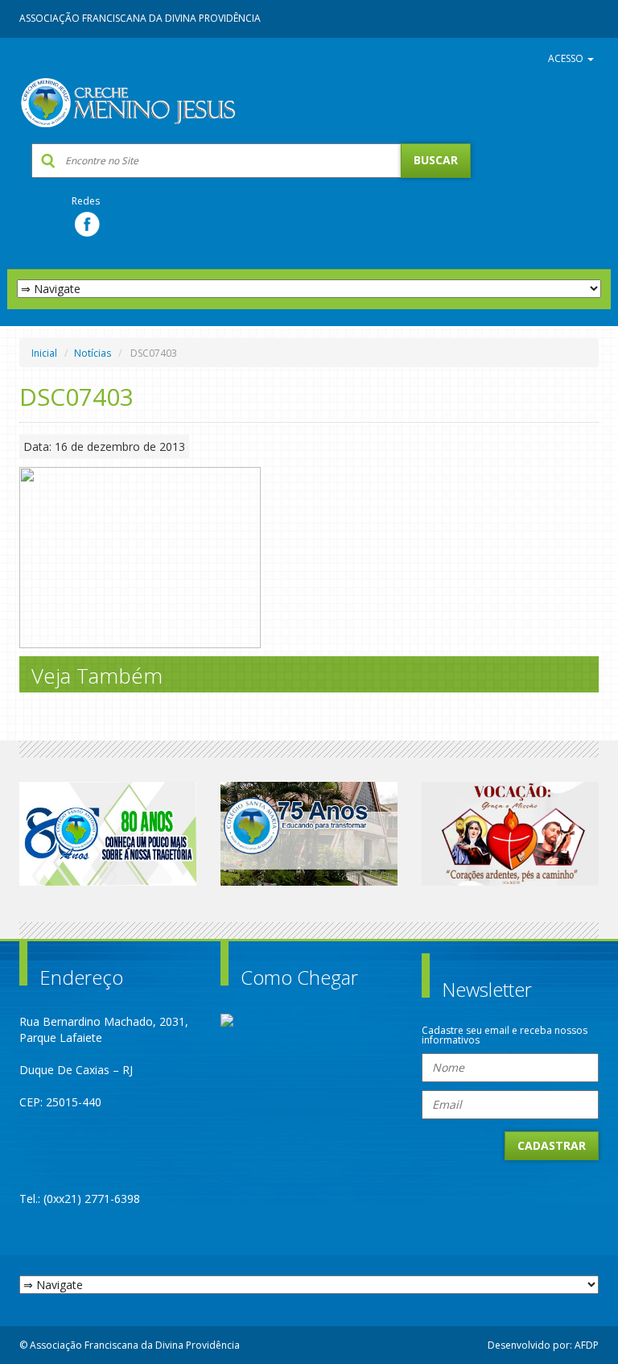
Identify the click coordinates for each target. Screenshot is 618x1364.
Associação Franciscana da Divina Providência (140, 18)
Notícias (92, 353)
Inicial (44, 353)
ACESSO (567, 58)
